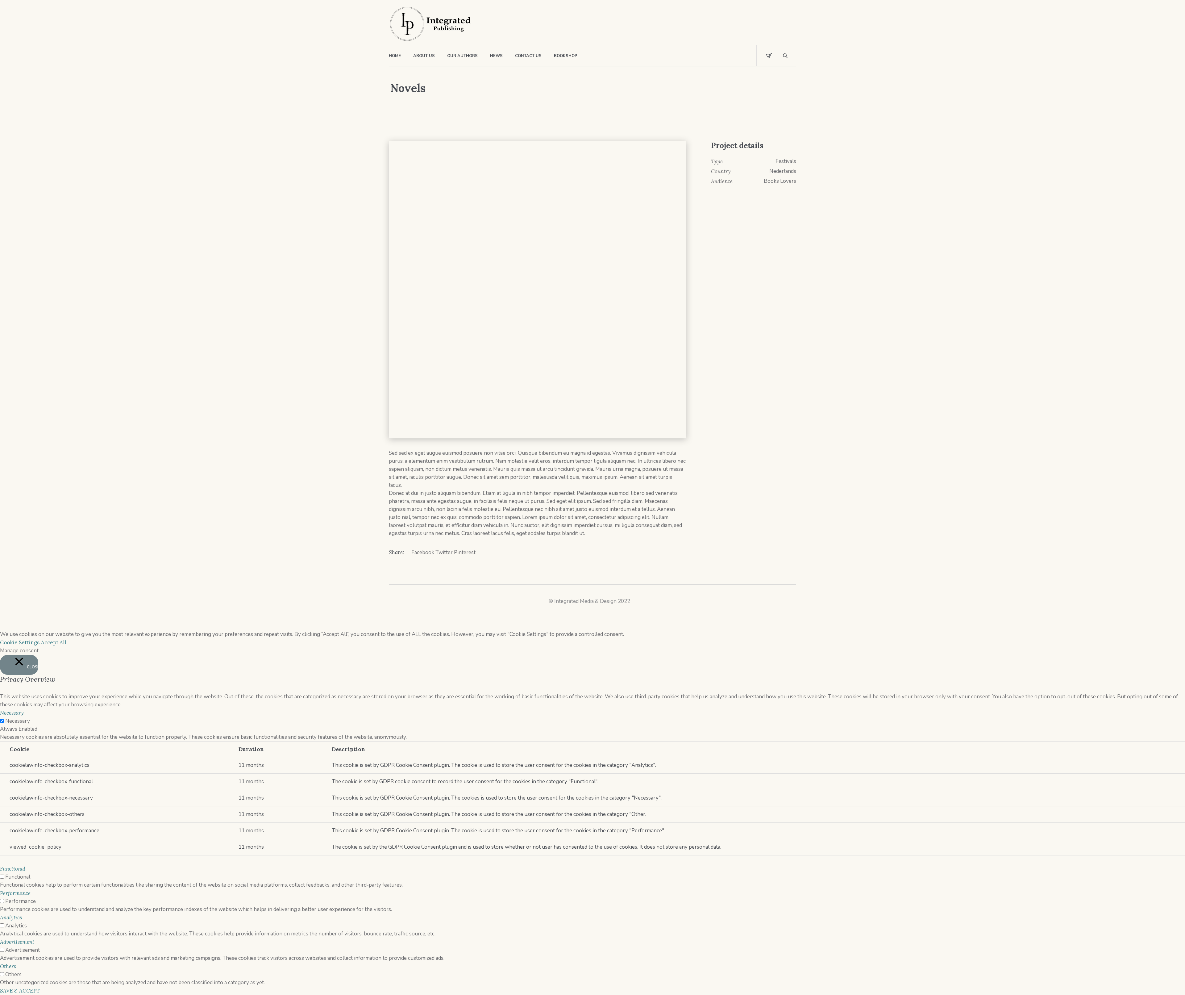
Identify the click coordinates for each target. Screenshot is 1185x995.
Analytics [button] (11, 917)
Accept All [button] (53, 642)
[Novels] (537, 289)
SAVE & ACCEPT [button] (20, 990)
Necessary (17, 721)
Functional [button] (12, 868)
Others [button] (8, 966)
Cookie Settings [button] (20, 642)
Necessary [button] (12, 712)
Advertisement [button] (17, 942)
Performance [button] (15, 893)
